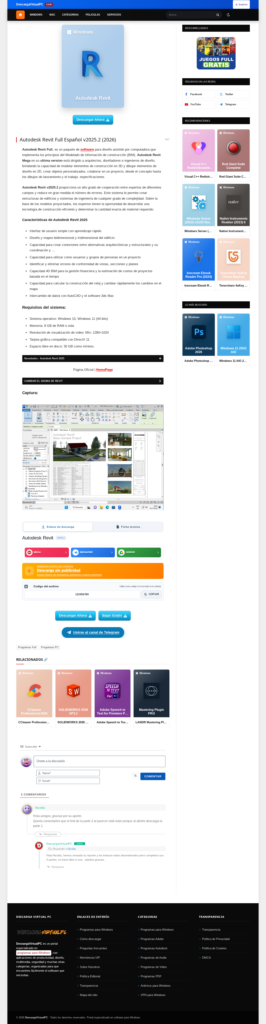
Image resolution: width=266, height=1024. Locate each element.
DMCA (206, 957)
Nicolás (72, 848)
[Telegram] (6, 187)
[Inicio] (20, 15)
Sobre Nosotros (90, 967)
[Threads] (6, 213)
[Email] (6, 178)
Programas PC (50, 647)
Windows (36, 14)
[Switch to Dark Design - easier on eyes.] (228, 15)
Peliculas (93, 14)
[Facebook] (6, 152)
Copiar (154, 594)
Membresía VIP (90, 957)
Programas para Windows (96, 929)
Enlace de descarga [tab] (60, 526)
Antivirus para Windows (156, 985)
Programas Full (27, 647)
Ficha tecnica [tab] (130, 526)
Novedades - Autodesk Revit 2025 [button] (44, 358)
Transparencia (89, 985)
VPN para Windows (153, 995)
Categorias (70, 14)
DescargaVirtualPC (36, 1017)
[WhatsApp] (6, 195)
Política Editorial (90, 976)
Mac (52, 14)
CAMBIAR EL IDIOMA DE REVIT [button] (43, 381)
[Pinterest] (6, 169)
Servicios (114, 14)
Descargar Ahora (91, 120)
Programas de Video (154, 967)
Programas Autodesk (154, 948)
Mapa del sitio (88, 995)
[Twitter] (6, 160)
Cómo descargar (90, 939)
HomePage (104, 370)
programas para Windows (33, 952)
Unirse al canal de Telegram (96, 632)
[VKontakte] (6, 204)
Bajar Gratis (112, 615)
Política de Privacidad (216, 939)
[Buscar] (218, 15)
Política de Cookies (214, 948)
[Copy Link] (6, 222)
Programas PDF (151, 976)
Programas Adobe (152, 939)
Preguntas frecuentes (93, 948)
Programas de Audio (153, 957)
